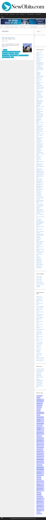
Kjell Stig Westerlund (8, 37)
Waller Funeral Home (40, 357)
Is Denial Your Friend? (40, 87)
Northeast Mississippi (14, 55)
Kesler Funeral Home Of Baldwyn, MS (40, 441)
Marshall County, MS (40, 449)
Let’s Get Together (39, 204)
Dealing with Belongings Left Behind (39, 120)
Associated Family (39, 297)
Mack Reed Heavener (40, 370)
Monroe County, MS (5, 55)
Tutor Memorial (39, 353)
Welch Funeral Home (40, 360)
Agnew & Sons (39, 296)
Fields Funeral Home (40, 317)
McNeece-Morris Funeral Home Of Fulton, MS (40, 454)
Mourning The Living (40, 133)
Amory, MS (5, 49)
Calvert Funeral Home (40, 306)
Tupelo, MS (39, 494)
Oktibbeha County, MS (40, 475)
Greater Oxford (40, 423)
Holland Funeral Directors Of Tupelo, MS (40, 433)
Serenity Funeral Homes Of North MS (40, 489)
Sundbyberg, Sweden (6, 57)
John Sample (38, 384)
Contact (7, 14)
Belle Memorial (39, 299)
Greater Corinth (39, 279)
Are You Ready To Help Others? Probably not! (39, 138)
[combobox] (11, 26)
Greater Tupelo (11, 53)
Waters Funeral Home (40, 359)
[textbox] (11, 26)
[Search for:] (40, 31)
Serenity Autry (38, 347)
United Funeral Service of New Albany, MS (40, 499)
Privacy (26, 518)
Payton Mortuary (39, 343)
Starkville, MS (39, 492)
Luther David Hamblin (40, 368)
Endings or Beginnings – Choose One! (40, 106)
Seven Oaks (38, 349)
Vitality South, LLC (16, 518)
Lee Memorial (38, 330)
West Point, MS (38, 512)
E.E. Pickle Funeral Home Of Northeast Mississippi (11, 51)
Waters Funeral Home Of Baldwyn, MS (40, 506)
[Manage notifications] (2, 518)
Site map (34, 518)
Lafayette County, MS (40, 445)
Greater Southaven (39, 282)
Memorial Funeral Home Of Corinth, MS (40, 456)
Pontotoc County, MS (40, 482)
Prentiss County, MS (39, 485)
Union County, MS (40, 496)
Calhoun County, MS (39, 407)
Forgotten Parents (39, 152)
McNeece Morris (39, 332)
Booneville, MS (39, 405)
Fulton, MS (38, 415)
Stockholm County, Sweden (23, 55)
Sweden (12, 57)
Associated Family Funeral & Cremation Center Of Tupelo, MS (40, 400)
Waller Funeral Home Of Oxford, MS (40, 502)
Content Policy (30, 518)
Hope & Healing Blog (30, 14)
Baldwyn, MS (39, 403)
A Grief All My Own (39, 96)
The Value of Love (39, 196)
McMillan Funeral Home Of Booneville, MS (40, 451)
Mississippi (17, 53)
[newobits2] (23, 24)
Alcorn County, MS (39, 395)
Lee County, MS (40, 447)
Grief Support (22, 14)
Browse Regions (38, 14)
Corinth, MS (38, 410)
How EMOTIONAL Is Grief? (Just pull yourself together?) (39, 145)
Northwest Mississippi (39, 472)
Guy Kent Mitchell (39, 371)
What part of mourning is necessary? (38, 73)
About (17, 14)
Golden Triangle (5, 53)
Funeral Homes (12, 14)
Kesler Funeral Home (40, 329)
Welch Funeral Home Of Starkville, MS (40, 510)
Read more (4, 46)
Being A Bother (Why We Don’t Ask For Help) (40, 201)
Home (2, 14)
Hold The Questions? (40, 205)
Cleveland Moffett (39, 307)
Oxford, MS (39, 477)
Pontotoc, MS (39, 479)
